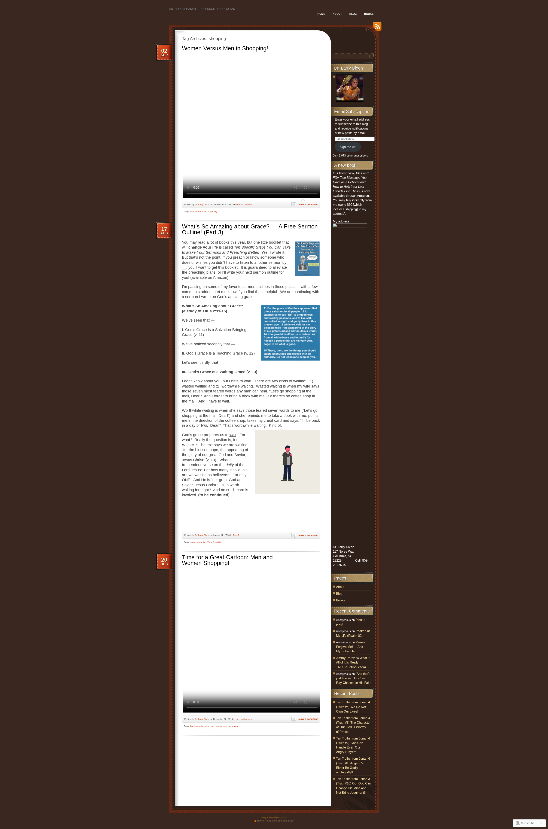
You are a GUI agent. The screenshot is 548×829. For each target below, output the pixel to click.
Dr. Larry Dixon (202, 204)
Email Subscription (351, 111)
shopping (212, 211)
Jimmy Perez (345, 658)
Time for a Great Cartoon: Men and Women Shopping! (227, 560)
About (337, 13)
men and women (243, 204)
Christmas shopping (200, 726)
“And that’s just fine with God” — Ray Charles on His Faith (353, 678)
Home (321, 13)
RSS (376, 28)
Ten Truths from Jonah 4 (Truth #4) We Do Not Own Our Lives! (353, 706)
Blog (353, 13)
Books (369, 13)
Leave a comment (308, 204)
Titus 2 (236, 535)
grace (193, 542)
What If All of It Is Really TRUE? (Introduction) (352, 662)
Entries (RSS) (264, 820)
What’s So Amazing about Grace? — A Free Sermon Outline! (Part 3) (250, 229)
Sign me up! (348, 147)
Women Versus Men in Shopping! (225, 48)
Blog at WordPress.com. (274, 817)
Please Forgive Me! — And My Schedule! (350, 646)
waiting (218, 542)
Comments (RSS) (285, 820)
